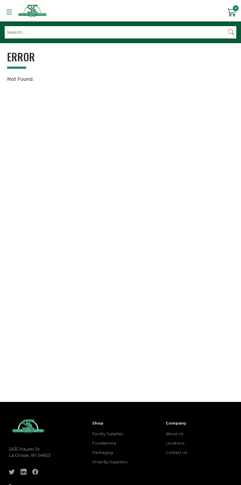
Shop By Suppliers (109, 461)
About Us (174, 433)
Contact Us (176, 452)
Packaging (102, 452)
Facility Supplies (107, 433)
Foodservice (104, 443)
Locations (175, 443)
